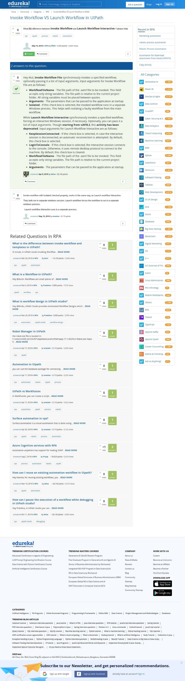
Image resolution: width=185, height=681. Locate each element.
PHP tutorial (111, 623)
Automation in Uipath (26, 364)
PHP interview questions (22, 627)
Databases (166, 613)
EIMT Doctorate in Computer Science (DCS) (87, 585)
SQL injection (155, 631)
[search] (40, 4)
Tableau (149, 184)
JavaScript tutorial (152, 627)
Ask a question (135, 4)
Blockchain (150, 236)
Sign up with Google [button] (59, 673)
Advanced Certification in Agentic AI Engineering (32, 555)
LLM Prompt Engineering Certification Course (31, 560)
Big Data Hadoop (153, 228)
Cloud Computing (153, 133)
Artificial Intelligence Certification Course (29, 568)
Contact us (129, 568)
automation (67, 36)
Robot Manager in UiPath (28, 331)
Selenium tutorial (19, 623)
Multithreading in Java (99, 639)
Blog (127, 573)
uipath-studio (40, 322)
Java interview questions (93, 623)
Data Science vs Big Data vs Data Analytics (144, 639)
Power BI (149, 89)
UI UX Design (151, 199)
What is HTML (75, 623)
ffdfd (53, 46)
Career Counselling (154, 346)
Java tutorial (61, 623)
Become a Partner (161, 568)
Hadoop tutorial (107, 635)
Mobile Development (155, 295)
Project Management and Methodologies (142, 613)
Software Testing (153, 177)
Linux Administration (155, 280)
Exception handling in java (22, 639)
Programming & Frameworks (83, 613)
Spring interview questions (84, 627)
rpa (26, 36)
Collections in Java (165, 635)
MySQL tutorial (56, 631)
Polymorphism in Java (62, 627)
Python (148, 155)
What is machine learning (114, 631)
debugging (40, 521)
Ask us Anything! (153, 361)
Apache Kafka (151, 331)
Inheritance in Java (42, 627)
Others (148, 302)
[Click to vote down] (13, 33)
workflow (27, 292)
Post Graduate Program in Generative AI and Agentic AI (92, 560)
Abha (53, 174)
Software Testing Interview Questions (27, 643)
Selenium (149, 170)
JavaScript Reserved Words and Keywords (88, 643)
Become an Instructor (162, 560)
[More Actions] (128, 54)
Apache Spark (151, 339)
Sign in (141, 673)
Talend (148, 317)
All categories (150, 74)
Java (147, 206)
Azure (148, 214)
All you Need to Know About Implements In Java (65, 647)
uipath (34, 36)
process (45, 36)
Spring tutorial (153, 623)
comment (43, 54)
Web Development (154, 192)
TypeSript (149, 324)
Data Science (151, 103)
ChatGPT (149, 111)
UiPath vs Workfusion (26, 391)
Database (149, 221)
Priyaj (45, 456)
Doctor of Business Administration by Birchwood (89, 564)
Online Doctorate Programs (57, 613)
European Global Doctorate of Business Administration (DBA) (95, 577)
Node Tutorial (148, 635)
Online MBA (103, 613)
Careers (156, 555)
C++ (147, 258)
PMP (147, 148)
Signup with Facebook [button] (94, 673)
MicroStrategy (152, 287)
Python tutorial (95, 631)
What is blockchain (90, 635)
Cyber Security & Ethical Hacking (155, 118)
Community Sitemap (134, 590)
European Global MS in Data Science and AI (87, 581)
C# (146, 251)
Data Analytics (152, 125)
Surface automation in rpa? (30, 418)
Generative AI (151, 81)
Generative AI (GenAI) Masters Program (85, 555)
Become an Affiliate (161, 564)
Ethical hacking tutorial (137, 631)
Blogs (149, 4)
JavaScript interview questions (132, 623)
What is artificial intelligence (128, 635)
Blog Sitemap (130, 585)
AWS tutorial (51, 635)
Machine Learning (154, 140)
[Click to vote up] (13, 29)
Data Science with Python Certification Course (32, 564)
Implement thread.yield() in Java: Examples (125, 643)
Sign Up (169, 4)
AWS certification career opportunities (27, 635)
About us (129, 555)
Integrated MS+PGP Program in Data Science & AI (90, 568)
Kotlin (148, 273)
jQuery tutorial (18, 631)
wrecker (55, 216)
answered (34, 174)
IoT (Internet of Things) (155, 265)
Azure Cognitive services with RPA (34, 445)
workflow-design (56, 322)
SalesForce (150, 162)
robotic (55, 36)
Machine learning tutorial (75, 631)
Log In (159, 4)
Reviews (128, 564)
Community (130, 577)
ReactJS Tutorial (117, 639)
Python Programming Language (49, 639)
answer (30, 54)
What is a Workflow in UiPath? (32, 274)
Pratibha (47, 285)
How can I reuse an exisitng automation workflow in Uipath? (52, 472)
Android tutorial (135, 627)
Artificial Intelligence (20, 613)
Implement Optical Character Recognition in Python (29, 647)
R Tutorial (49, 643)
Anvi (46, 258)
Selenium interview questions (41, 623)
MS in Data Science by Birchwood (83, 573)
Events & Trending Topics (155, 354)
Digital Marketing (153, 243)
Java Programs (63, 643)
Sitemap (128, 581)
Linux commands (119, 627)
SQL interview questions (37, 631)
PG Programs (37, 613)
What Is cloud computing (69, 635)
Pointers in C (104, 627)
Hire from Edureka (161, 573)
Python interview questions (76, 639)
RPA (47, 46)
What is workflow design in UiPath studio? (39, 301)
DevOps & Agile (152, 96)
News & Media (131, 560)
